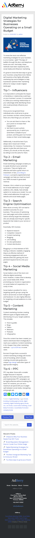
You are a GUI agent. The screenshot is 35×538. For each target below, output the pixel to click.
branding (6, 401)
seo (4, 405)
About (20, 485)
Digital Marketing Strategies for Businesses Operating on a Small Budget (15, 449)
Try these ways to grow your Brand (18, 460)
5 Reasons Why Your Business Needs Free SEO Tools (15, 438)
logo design (13, 362)
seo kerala (9, 405)
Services (14, 485)
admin (21, 34)
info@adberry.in (18, 506)
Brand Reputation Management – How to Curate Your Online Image (16, 443)
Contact (25, 485)
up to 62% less (16, 347)
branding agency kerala (16, 401)
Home (8, 485)
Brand (26, 399)
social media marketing (20, 405)
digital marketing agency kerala (19, 403)
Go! (29, 425)
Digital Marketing (14, 399)
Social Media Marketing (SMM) (13, 516)
